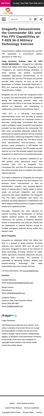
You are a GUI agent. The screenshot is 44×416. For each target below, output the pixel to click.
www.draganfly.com (30, 271)
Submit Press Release (13, 408)
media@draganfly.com (16, 293)
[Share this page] (40, 19)
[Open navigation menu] (4, 19)
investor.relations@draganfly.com (20, 283)
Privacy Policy (28, 412)
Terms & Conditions (31, 408)
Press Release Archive (25, 403)
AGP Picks (5, 3)
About (12, 403)
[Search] (30, 19)
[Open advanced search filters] (35, 19)
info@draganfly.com (15, 306)
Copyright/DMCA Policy (11, 412)
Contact (39, 412)
